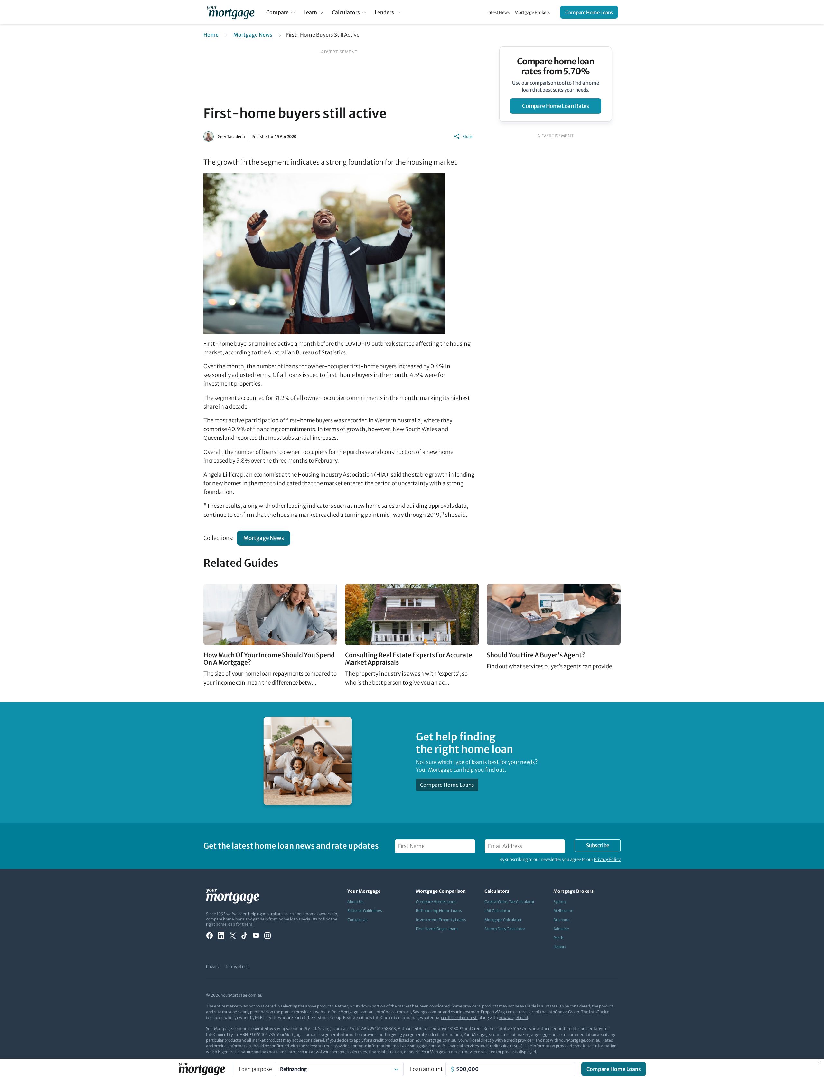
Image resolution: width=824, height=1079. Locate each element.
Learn (310, 12)
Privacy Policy (607, 859)
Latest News (498, 12)
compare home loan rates (555, 106)
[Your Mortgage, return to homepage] (230, 12)
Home (211, 35)
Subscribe (597, 845)
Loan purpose (255, 1069)
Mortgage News (252, 35)
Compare (277, 12)
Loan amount (426, 1069)
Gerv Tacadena (231, 136)
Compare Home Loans (589, 12)
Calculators (346, 12)
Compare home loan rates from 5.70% (556, 66)
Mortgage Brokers (532, 12)
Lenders (384, 12)
